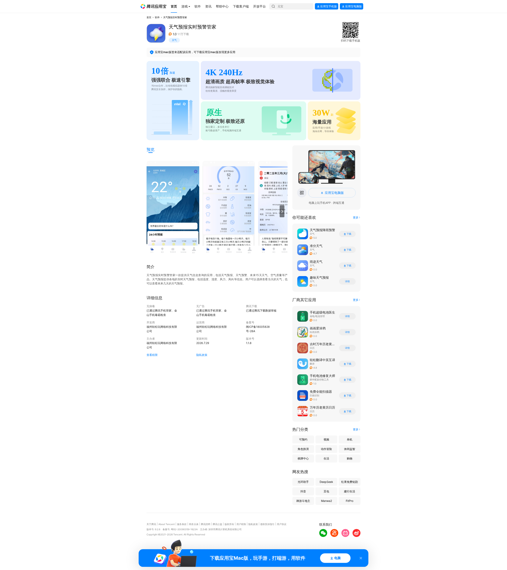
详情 (347, 281)
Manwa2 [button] (326, 500)
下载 (349, 234)
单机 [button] (349, 439)
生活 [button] (326, 458)
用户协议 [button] (281, 524)
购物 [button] (349, 458)
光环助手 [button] (303, 481)
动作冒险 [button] (326, 449)
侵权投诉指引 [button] (267, 524)
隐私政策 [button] (201, 354)
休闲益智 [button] (349, 449)
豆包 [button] (326, 491)
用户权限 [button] (241, 524)
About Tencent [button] (166, 524)
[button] (153, 6)
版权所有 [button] (229, 524)
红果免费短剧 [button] (349, 481)
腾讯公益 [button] (217, 524)
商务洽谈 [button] (193, 524)
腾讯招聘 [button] (205, 524)
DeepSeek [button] (326, 481)
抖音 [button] (303, 491)
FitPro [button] (349, 500)
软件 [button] (157, 17)
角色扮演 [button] (303, 449)
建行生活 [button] (349, 491)
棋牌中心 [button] (303, 458)
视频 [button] (326, 439)
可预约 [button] (303, 439)
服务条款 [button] (182, 524)
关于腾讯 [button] (151, 524)
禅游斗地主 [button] (303, 500)
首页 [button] (149, 17)
